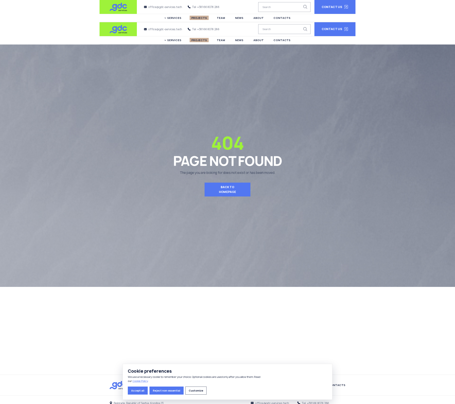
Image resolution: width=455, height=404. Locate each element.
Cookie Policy (140, 381)
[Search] (305, 7)
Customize (196, 390)
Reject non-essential (166, 390)
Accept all (137, 390)
